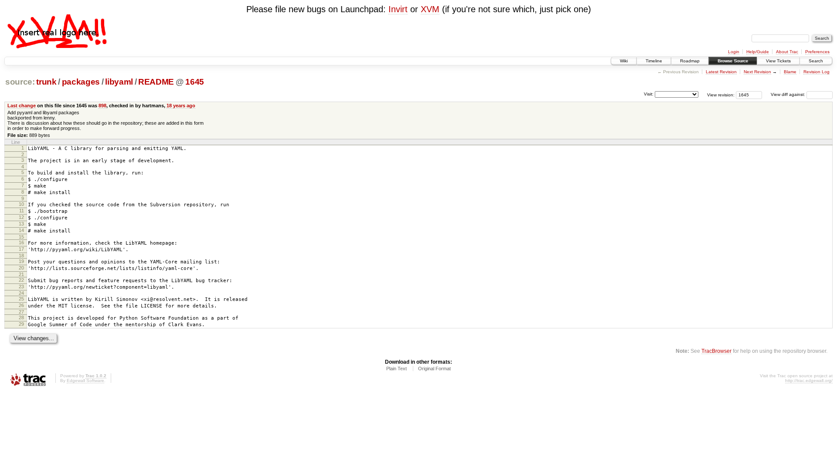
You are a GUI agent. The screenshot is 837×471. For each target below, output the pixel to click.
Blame (790, 71)
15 (21, 236)
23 (21, 286)
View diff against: (788, 94)
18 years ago (181, 105)
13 (21, 223)
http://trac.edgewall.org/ (809, 380)
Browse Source (733, 60)
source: (20, 81)
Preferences (817, 51)
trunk (46, 81)
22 (21, 280)
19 (21, 261)
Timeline (654, 60)
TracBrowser (716, 351)
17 (21, 249)
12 (21, 217)
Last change (21, 105)
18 (21, 255)
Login (733, 51)
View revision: (721, 94)
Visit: (648, 94)
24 (21, 293)
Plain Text (396, 368)
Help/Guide (757, 51)
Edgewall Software (85, 380)
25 (21, 298)
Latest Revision (721, 71)
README (156, 81)
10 (21, 204)
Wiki (624, 60)
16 (21, 242)
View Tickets (778, 60)
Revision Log (816, 71)
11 (21, 210)
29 (21, 324)
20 (21, 267)
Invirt (398, 9)
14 (21, 230)
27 (21, 311)
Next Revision (757, 71)
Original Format (434, 368)
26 (21, 305)
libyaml (119, 81)
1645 (194, 81)
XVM (430, 9)
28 (21, 317)
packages (81, 81)
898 (102, 105)
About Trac (787, 51)
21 (21, 274)
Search (816, 60)
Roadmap (690, 60)
